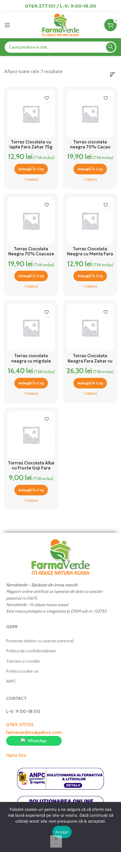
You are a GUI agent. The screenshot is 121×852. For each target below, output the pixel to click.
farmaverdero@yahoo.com (34, 732)
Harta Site (16, 755)
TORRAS (31, 179)
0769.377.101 (19, 724)
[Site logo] (60, 24)
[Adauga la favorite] (46, 98)
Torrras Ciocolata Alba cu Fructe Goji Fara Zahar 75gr (31, 468)
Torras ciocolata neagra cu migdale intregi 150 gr (31, 361)
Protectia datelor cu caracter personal (39, 640)
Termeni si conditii (23, 661)
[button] (31, 169)
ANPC (11, 681)
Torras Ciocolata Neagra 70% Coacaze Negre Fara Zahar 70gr (31, 256)
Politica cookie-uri (22, 671)
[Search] (110, 47)
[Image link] (60, 557)
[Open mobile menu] (7, 25)
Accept (62, 832)
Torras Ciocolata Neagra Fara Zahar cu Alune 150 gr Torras (90, 361)
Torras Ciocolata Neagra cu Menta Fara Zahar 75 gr (90, 254)
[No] (56, 841)
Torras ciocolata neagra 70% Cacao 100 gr (90, 147)
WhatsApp (37, 740)
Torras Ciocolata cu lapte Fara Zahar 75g (31, 144)
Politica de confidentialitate (31, 651)
